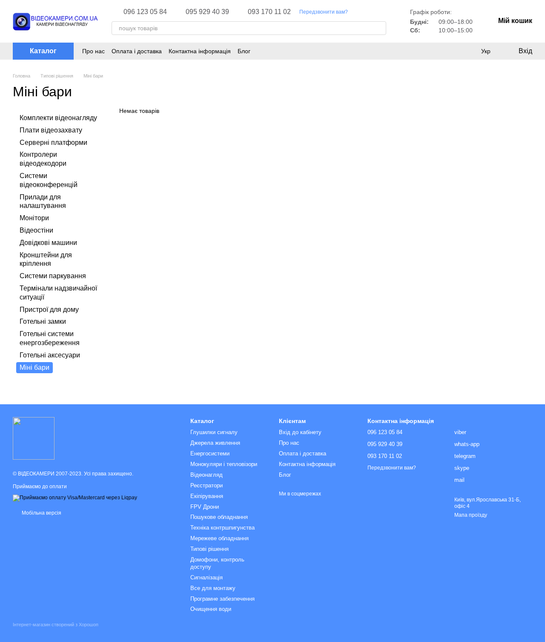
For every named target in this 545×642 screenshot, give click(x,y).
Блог (244, 51)
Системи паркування (53, 275)
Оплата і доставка (137, 51)
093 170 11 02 (269, 12)
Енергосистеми (209, 453)
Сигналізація (206, 577)
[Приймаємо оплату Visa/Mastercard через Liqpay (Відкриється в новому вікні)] (75, 498)
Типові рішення (209, 549)
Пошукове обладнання (219, 517)
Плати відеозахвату (51, 130)
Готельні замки (43, 321)
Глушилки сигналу (214, 432)
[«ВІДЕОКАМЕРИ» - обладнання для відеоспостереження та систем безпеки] (33, 438)
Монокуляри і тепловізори (223, 464)
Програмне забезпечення (222, 599)
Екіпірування (206, 496)
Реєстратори (206, 485)
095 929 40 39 (207, 12)
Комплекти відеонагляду (58, 117)
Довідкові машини (48, 242)
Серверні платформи (53, 142)
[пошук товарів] (379, 28)
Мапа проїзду (470, 515)
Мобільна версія (40, 513)
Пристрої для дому (49, 309)
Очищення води (210, 609)
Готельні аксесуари (50, 355)
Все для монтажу (212, 588)
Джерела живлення (215, 443)
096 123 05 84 (145, 12)
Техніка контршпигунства (222, 527)
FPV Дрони (204, 507)
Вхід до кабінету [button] (300, 432)
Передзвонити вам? (323, 12)
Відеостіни (36, 230)
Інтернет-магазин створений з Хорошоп (55, 624)
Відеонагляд (206, 475)
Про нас (93, 51)
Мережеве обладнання (219, 538)
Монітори (34, 218)
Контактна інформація (200, 51)
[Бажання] (468, 51)
